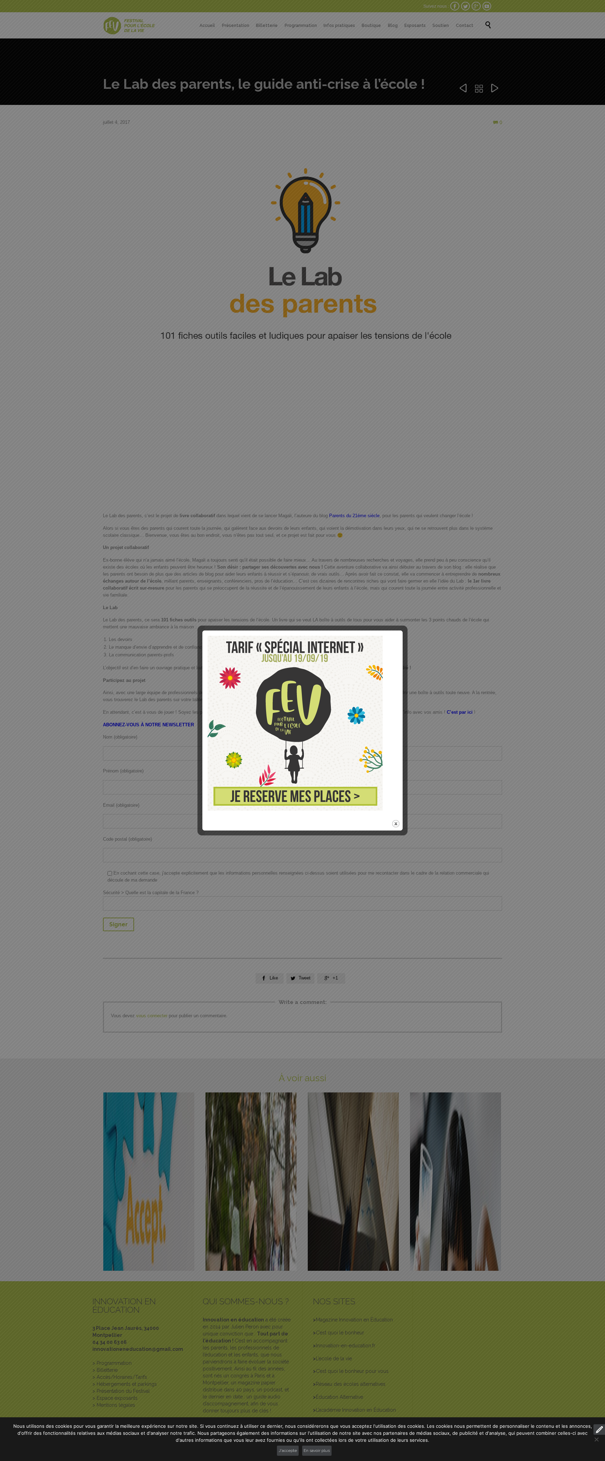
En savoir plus (317, 1450)
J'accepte (288, 1450)
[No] (596, 1439)
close (395, 823)
